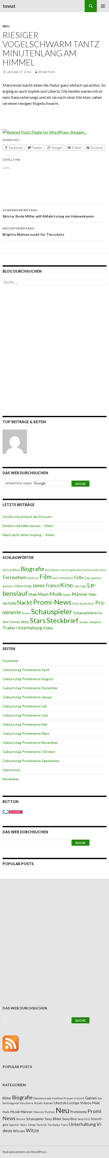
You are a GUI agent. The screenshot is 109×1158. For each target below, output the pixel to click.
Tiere (64, 1125)
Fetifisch (33, 578)
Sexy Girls (84, 1119)
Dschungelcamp (71, 570)
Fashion (87, 570)
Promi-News (52, 602)
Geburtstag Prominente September (31, 761)
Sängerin (95, 622)
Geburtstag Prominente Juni (25, 715)
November (11, 779)
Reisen (20, 1119)
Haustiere (26, 1103)
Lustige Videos (79, 1103)
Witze (32, 1130)
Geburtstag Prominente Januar (27, 697)
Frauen (68, 1098)
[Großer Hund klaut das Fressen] (15, 442)
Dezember (11, 660)
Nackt (24, 602)
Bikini (16, 570)
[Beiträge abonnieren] (11, 1043)
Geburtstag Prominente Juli (25, 706)
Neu (6, 26)
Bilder (7, 1098)
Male (32, 594)
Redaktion (46, 72)
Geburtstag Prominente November (30, 742)
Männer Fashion (44, 1112)
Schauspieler (51, 611)
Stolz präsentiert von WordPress (25, 1152)
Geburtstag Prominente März (26, 733)
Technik (41, 1124)
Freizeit (79, 1098)
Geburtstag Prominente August (28, 679)
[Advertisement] (54, 351)
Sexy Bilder (53, 1119)
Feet (96, 570)
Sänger (84, 622)
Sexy (25, 621)
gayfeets (8, 586)
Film (46, 576)
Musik (15, 1111)
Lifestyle (60, 1103)
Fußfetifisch (65, 578)
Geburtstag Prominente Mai (25, 724)
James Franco (46, 585)
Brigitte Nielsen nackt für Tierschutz (33, 231)
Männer (80, 594)
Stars (38, 620)
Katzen (48, 1103)
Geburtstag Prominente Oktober (29, 751)
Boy (47, 570)
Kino (66, 584)
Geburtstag (22, 586)
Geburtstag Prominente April (26, 670)
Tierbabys (53, 1124)
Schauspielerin (85, 612)
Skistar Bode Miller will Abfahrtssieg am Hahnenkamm (48, 213)
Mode (55, 594)
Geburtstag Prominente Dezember (30, 688)
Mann (43, 594)
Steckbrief (62, 620)
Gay (87, 578)
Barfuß (7, 570)
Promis (26, 613)
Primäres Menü (103, 6)
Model (67, 594)
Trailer (9, 627)
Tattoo (31, 1124)
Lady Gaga (80, 586)
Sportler (14, 1124)
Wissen (19, 1131)
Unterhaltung (29, 627)
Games (91, 1098)
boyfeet (55, 570)
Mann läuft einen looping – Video (29, 535)
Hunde (38, 1103)
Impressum (11, 770)
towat (9, 6)
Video (48, 627)
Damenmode (42, 1098)
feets (102, 570)
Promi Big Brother (83, 603)
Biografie (32, 568)
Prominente (78, 1112)
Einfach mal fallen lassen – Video (28, 526)
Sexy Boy (69, 1119)
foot (54, 578)
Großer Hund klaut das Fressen (27, 516)
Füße (79, 577)
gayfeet (96, 578)
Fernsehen (14, 577)
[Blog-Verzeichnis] (13, 811)
